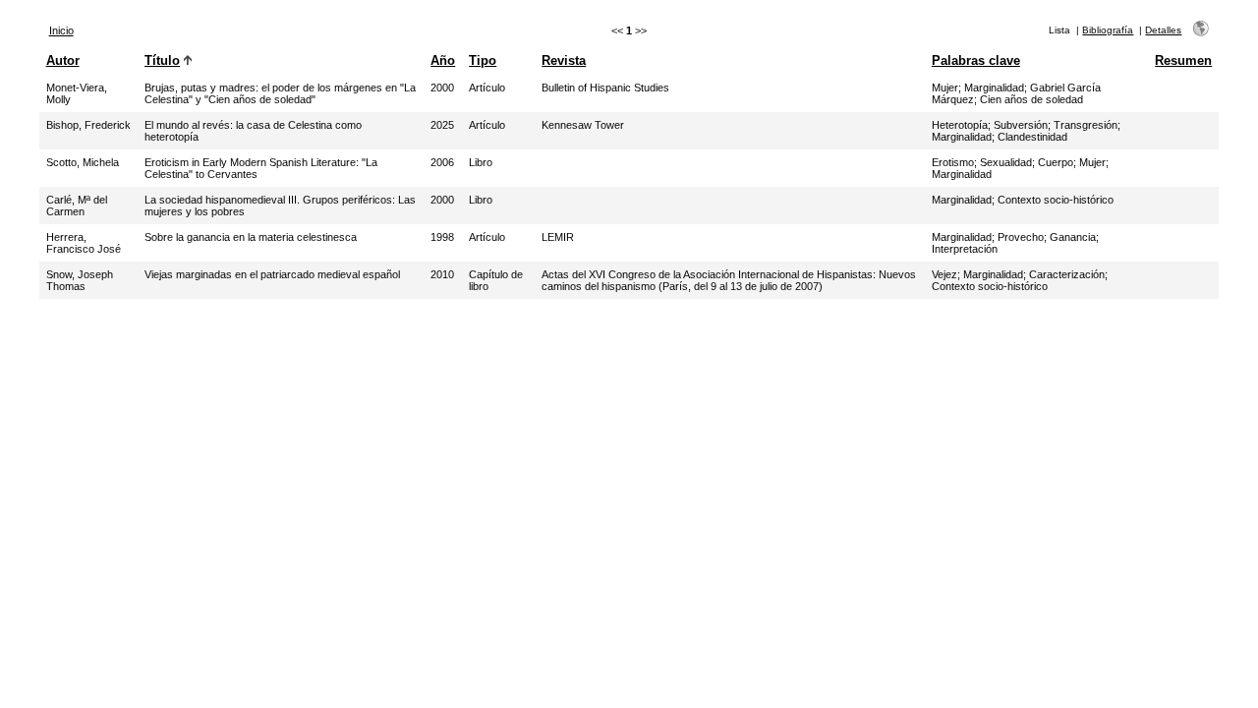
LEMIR (558, 237)
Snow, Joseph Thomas (79, 280)
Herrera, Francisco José (83, 243)
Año (442, 60)
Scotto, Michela (82, 162)
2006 (442, 162)
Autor (63, 60)
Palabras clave (976, 60)
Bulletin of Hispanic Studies (605, 87)
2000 (442, 87)
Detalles (1163, 30)
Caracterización (1067, 274)
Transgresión (1085, 125)
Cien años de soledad (1031, 99)
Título (162, 60)
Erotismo (953, 162)
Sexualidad (1006, 162)
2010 (442, 274)
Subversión (1021, 125)
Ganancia (1073, 237)
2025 (442, 125)
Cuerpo (1055, 162)
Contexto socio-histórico (1056, 200)
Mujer (945, 87)
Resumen (1183, 60)
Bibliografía (1107, 30)
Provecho (1021, 237)
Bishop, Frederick (88, 125)
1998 (442, 237)
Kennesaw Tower (583, 125)
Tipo (482, 60)
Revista (564, 60)
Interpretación (965, 249)
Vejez (944, 274)
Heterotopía (960, 125)
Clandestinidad (1032, 137)
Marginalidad (994, 87)
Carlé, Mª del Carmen (76, 205)
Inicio (61, 30)
